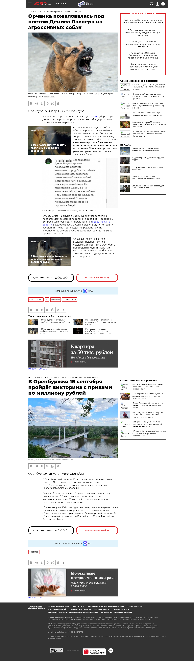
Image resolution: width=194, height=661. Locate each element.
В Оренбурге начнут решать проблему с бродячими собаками (55, 321)
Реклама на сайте (102, 609)
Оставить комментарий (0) (97, 278)
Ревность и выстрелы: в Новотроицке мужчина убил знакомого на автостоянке (143, 66)
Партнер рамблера (72, 650)
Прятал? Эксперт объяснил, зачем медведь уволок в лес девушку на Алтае (148, 405)
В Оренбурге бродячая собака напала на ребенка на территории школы (100, 322)
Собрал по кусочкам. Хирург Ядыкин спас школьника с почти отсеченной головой (149, 86)
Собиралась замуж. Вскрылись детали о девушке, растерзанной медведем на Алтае (147, 424)
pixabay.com (49, 97)
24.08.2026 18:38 (35, 377)
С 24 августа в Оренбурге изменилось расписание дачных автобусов (143, 44)
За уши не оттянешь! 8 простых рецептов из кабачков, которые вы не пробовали (149, 124)
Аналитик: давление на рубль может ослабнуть (148, 168)
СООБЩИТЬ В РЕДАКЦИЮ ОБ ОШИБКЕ (116, 612)
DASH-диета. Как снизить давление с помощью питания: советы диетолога (143, 21)
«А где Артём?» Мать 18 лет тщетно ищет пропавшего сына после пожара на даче (148, 386)
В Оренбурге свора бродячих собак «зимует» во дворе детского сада (55, 331)
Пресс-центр (78, 606)
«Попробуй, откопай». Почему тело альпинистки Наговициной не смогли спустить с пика (148, 414)
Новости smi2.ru (37, 368)
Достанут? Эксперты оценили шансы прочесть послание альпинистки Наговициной (149, 133)
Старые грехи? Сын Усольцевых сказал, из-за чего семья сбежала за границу (148, 96)
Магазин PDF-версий (57, 609)
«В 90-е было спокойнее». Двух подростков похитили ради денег (147, 114)
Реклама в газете (121, 609)
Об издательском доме (58, 606)
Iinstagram (77, 210)
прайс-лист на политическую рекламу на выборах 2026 (73, 612)
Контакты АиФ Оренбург (80, 609)
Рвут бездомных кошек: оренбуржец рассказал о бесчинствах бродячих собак (98, 331)
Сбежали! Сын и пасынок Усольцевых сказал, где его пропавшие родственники (149, 433)
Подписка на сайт (135, 606)
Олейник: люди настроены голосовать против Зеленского (146, 177)
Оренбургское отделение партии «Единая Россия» (51, 459)
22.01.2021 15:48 (34, 12)
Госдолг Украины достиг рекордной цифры (148, 159)
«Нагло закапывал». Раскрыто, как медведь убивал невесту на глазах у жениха (148, 105)
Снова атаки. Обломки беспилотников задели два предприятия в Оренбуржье (143, 55)
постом (93, 116)
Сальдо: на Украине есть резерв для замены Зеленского (148, 187)
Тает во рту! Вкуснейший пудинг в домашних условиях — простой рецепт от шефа (148, 396)
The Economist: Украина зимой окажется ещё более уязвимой (145, 149)
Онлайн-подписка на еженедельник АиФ (105, 606)
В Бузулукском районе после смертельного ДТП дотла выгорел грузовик (143, 32)
